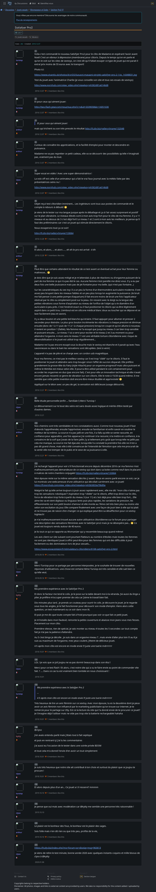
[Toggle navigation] (4, 3)
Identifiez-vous (46, 3)
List (19, 32)
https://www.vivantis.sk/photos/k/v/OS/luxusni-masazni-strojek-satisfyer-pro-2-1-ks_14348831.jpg (85, 74)
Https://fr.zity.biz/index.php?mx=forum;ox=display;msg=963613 (67, 847)
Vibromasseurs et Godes (39, 9)
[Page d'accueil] (1, 9)
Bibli (34, 3)
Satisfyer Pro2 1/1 (57, 9)
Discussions (22, 3)
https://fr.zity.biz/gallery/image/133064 (96, 473)
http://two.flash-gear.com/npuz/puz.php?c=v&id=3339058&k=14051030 (71, 106)
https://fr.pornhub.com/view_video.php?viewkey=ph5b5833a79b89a (69, 485)
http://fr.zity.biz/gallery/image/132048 (104, 128)
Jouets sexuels (22, 9)
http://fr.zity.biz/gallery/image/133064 (53, 233)
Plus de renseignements (26, 20)
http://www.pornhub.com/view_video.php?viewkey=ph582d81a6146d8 (71, 85)
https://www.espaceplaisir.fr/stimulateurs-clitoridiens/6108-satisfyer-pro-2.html (76, 549)
